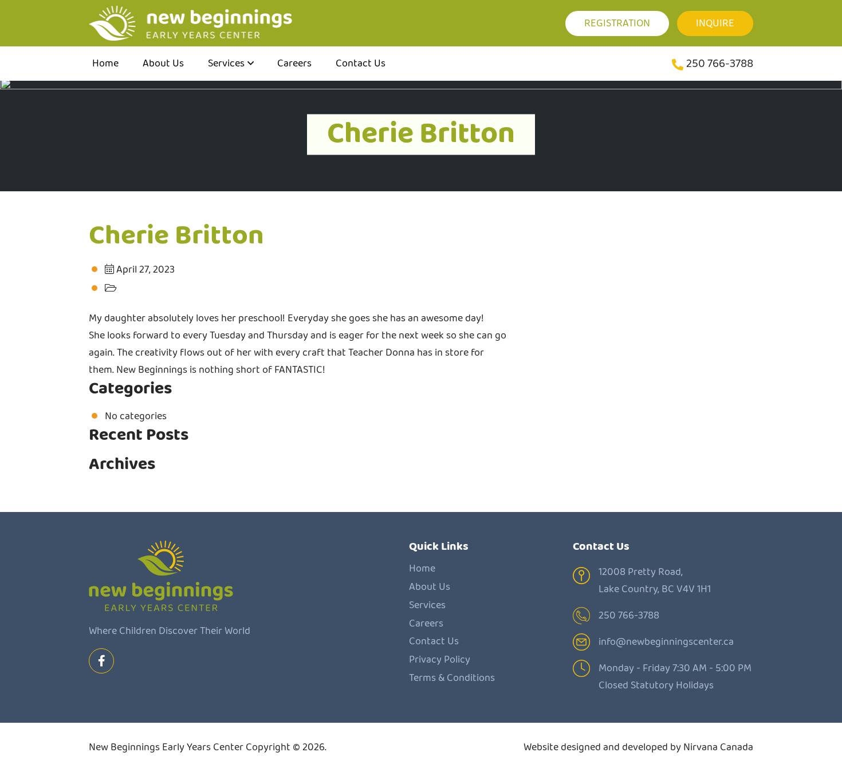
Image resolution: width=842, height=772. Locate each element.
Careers (294, 63)
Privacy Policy (439, 659)
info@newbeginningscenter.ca (666, 642)
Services (226, 63)
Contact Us (360, 63)
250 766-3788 (719, 64)
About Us (163, 63)
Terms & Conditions (452, 678)
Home (105, 63)
